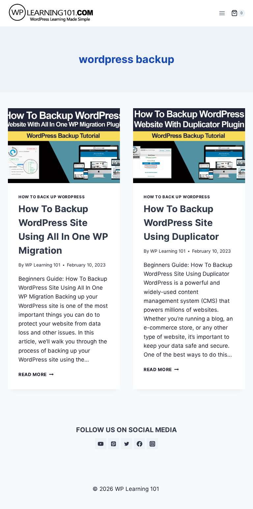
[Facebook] (139, 443)
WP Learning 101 (42, 265)
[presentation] (64, 145)
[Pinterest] (113, 443)
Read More (36, 374)
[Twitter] (126, 443)
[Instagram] (152, 443)
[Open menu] (222, 13)
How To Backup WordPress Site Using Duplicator (181, 222)
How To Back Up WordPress (51, 196)
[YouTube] (100, 443)
